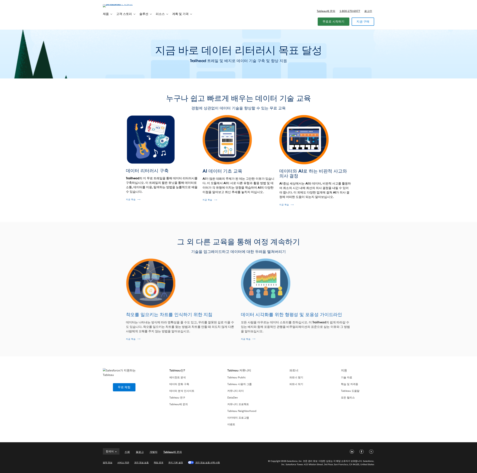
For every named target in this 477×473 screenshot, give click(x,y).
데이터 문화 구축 (179, 384)
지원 (344, 370)
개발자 (153, 452)
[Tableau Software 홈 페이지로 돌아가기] (119, 4)
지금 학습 (131, 199)
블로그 (140, 452)
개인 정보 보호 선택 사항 (207, 462)
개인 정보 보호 (141, 462)
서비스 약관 (123, 462)
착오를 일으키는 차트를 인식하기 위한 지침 (169, 314)
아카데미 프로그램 (238, 417)
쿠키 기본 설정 (175, 462)
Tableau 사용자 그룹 (239, 384)
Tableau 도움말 (350, 390)
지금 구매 (362, 21)
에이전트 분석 (177, 377)
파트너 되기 (296, 384)
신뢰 (127, 452)
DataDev (232, 397)
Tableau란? (177, 370)
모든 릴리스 (348, 397)
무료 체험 (124, 387)
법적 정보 (107, 462)
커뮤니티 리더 (235, 390)
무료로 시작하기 (334, 21)
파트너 (293, 370)
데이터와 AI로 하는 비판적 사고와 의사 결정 (313, 173)
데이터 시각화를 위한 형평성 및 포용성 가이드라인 (291, 314)
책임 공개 (158, 462)
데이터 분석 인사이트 (181, 390)
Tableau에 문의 (326, 11)
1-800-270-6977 (349, 11)
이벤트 (231, 424)
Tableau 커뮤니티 (239, 370)
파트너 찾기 (296, 377)
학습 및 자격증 (349, 384)
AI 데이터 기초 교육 (222, 171)
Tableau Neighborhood (241, 411)
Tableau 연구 (177, 397)
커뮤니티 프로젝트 (238, 404)
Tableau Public (236, 377)
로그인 (368, 11)
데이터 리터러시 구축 (147, 171)
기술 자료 (346, 377)
